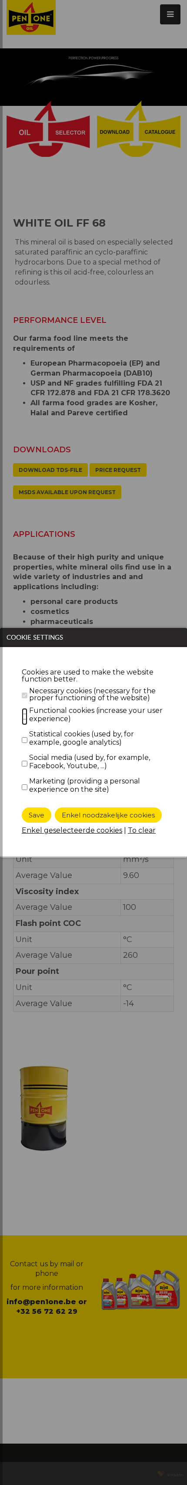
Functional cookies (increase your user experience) (96, 714)
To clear (142, 830)
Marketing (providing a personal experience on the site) (84, 785)
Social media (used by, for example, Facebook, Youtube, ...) (89, 761)
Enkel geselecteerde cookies (72, 830)
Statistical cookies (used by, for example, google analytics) (81, 738)
